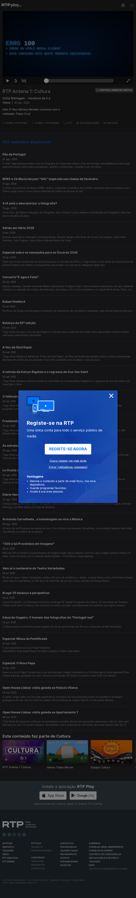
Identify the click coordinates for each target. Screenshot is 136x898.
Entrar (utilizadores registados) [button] (68, 467)
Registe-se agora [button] (68, 449)
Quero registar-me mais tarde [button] (68, 460)
